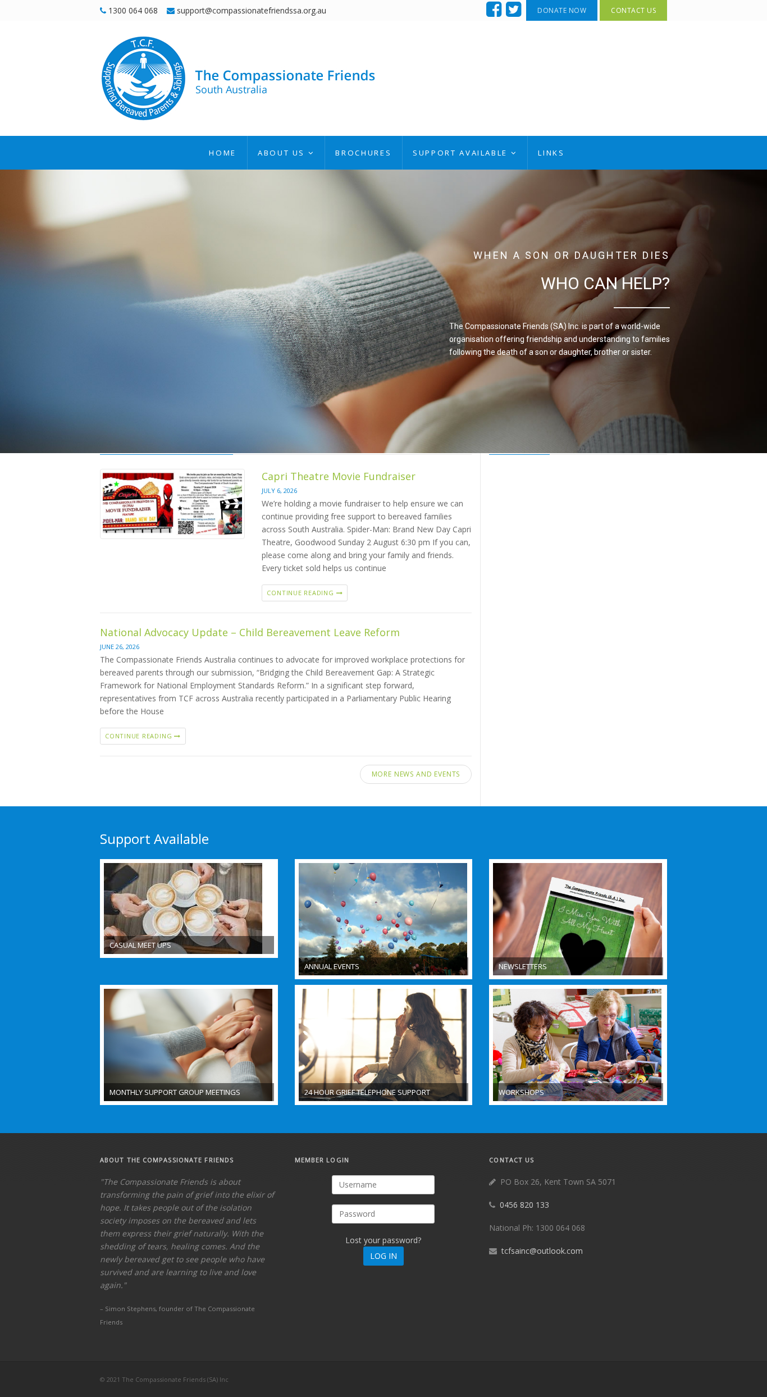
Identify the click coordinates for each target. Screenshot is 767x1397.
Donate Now (561, 10)
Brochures (363, 153)
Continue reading (301, 592)
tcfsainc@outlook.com (542, 1250)
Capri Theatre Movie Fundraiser (339, 476)
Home (222, 153)
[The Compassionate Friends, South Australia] (240, 78)
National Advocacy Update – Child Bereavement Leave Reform (250, 632)
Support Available (460, 153)
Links (551, 153)
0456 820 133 (524, 1204)
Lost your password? (383, 1240)
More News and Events (416, 774)
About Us (281, 153)
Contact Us (633, 10)
